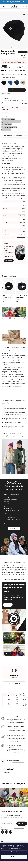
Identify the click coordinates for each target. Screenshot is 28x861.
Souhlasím (14, 857)
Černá (23, 211)
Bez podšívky (22, 234)
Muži (24, 219)
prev (4, 288)
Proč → (23, 62)
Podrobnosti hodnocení (19, 70)
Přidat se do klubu (14, 528)
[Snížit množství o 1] (2, 90)
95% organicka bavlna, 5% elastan (21, 215)
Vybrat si (8, 641)
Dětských (12, 183)
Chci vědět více (8, 260)
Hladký (23, 225)
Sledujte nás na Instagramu (13, 783)
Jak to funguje (23, 103)
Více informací (24, 74)
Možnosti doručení (22, 99)
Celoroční (22, 222)
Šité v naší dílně (21, 237)
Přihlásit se (21, 823)
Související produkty (20, 135)
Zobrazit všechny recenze (18, 762)
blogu (22, 579)
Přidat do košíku (18, 90)
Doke (24, 201)
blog (24, 188)
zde (20, 848)
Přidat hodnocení (14, 683)
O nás (7, 604)
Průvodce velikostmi (9, 246)
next (24, 288)
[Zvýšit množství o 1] (6, 90)
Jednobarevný (21, 227)
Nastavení (14, 852)
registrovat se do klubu (6, 67)
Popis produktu (7, 135)
